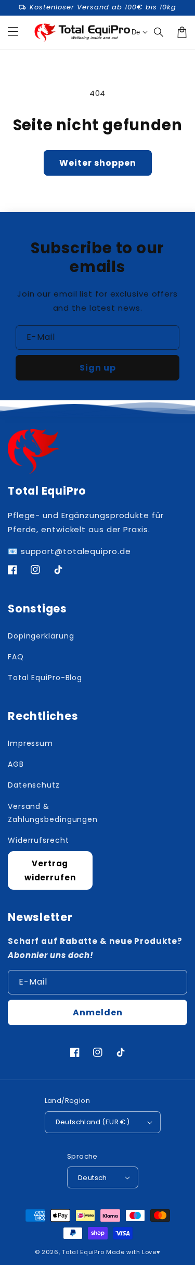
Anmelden (98, 1012)
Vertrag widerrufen (50, 870)
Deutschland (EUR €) (93, 1122)
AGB (16, 764)
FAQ (16, 657)
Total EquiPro (83, 1252)
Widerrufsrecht (38, 840)
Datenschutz (34, 785)
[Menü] (13, 32)
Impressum (30, 743)
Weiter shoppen (97, 163)
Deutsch (92, 1178)
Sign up (98, 368)
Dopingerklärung (41, 636)
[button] (159, 32)
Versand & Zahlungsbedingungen (50, 813)
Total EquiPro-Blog (45, 677)
